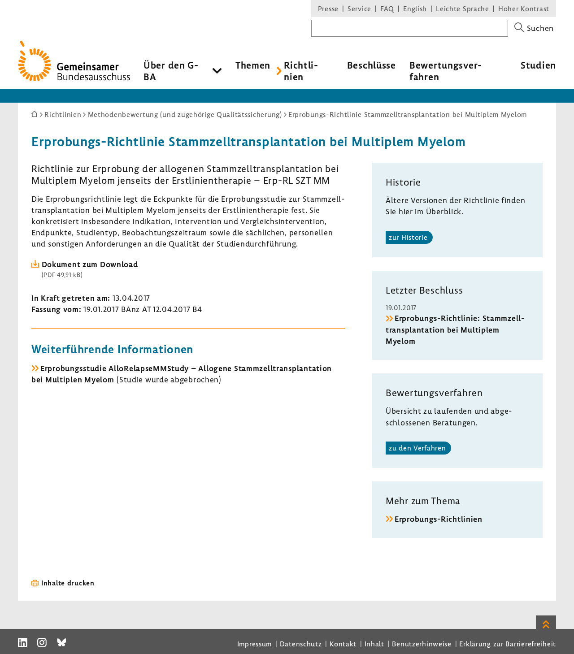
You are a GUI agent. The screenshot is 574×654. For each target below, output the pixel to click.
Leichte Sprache (462, 8)
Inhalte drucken (68, 582)
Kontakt (343, 643)
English (415, 8)
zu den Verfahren (417, 447)
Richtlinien (301, 70)
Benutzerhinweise (422, 643)
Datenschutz (301, 643)
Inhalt (374, 643)
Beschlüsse (371, 65)
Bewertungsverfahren (445, 70)
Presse (328, 8)
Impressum (254, 643)
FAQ (387, 8)
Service (359, 8)
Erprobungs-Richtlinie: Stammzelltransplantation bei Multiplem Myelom (455, 329)
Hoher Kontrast (523, 8)
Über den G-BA (171, 70)
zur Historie (408, 237)
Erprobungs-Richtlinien (439, 519)
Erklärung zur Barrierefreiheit (507, 643)
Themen (252, 65)
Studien (538, 65)
